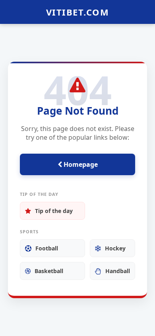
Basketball (49, 271)
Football (46, 248)
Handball (117, 271)
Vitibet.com (77, 12)
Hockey (115, 248)
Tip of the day (54, 211)
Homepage (80, 164)
